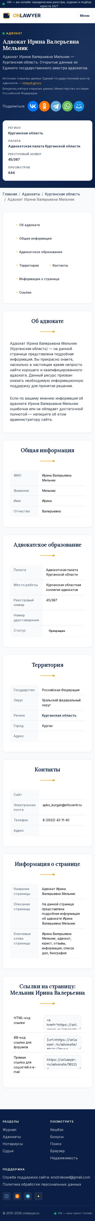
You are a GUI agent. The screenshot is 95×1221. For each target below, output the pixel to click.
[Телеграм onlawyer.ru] (28, 1196)
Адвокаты (31, 194)
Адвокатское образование (40, 252)
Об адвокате (29, 225)
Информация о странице (39, 279)
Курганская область (62, 194)
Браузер (57, 1151)
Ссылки (25, 292)
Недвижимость (64, 1158)
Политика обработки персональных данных (42, 1184)
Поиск (55, 1144)
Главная (10, 194)
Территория (29, 265)
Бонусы (57, 1136)
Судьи (8, 1151)
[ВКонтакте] (33, 106)
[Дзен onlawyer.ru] (38, 1196)
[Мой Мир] (79, 106)
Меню (84, 15)
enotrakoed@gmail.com (70, 1177)
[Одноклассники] (44, 106)
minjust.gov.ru (32, 83)
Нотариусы (13, 1144)
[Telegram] (56, 106)
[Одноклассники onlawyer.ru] (17, 1196)
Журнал (9, 1129)
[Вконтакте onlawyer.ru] (7, 1196)
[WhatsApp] (67, 106)
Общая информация (35, 238)
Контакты (60, 265)
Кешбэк (56, 1129)
